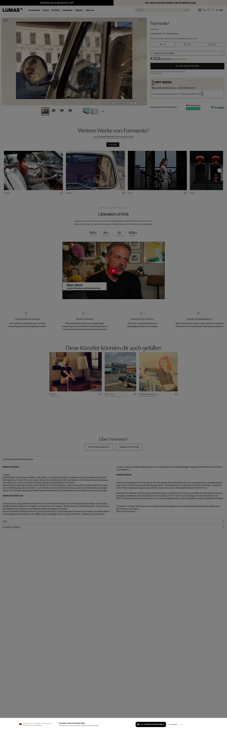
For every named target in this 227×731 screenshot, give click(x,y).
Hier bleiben (173, 724)
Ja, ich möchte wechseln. (152, 724)
